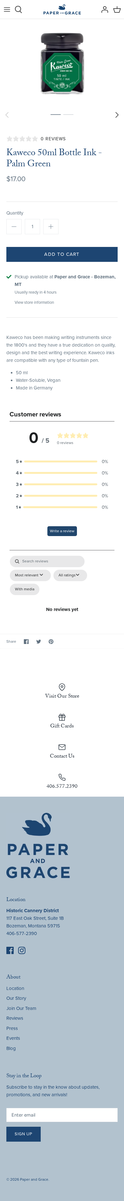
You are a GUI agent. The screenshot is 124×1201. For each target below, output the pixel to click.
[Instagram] (21, 950)
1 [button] (55, 114)
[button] (62, 461)
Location (15, 988)
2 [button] (68, 114)
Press (12, 1028)
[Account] (103, 10)
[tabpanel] (62, 585)
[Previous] (7, 115)
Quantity (14, 213)
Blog (11, 1048)
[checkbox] (24, 589)
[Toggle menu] (7, 10)
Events (13, 1038)
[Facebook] (10, 950)
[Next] (117, 115)
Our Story (16, 998)
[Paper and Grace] (62, 9)
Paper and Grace (34, 1179)
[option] (62, 63)
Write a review (62, 531)
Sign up (23, 1134)
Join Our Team (21, 1008)
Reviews (14, 1018)
